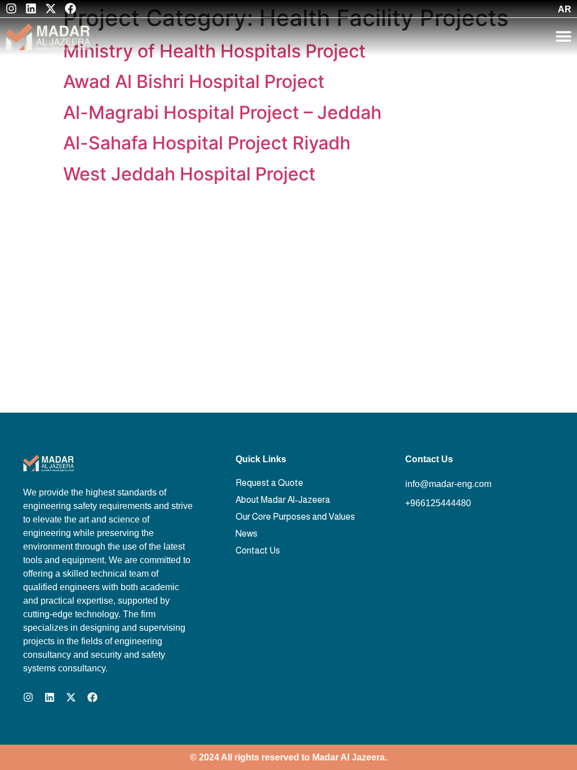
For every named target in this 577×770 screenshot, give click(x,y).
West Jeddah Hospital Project (189, 174)
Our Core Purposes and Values (295, 516)
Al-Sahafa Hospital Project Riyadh (206, 143)
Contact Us (258, 550)
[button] (563, 36)
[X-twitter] (50, 8)
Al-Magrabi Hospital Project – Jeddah (222, 112)
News (247, 533)
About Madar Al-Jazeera (283, 500)
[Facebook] (70, 8)
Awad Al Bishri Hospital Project (194, 81)
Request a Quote (269, 483)
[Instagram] (11, 8)
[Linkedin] (31, 8)
